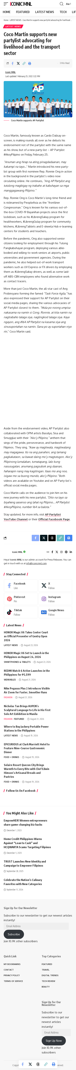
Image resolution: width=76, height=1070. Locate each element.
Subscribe (14, 934)
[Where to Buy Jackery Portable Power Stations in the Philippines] (63, 732)
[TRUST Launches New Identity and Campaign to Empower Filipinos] (63, 865)
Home (6, 20)
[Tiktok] (21, 612)
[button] (7, 4)
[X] (56, 552)
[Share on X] (18, 63)
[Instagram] (61, 552)
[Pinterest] (66, 552)
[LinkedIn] (70, 552)
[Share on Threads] (38, 1064)
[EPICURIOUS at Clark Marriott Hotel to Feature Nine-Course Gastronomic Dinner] (63, 749)
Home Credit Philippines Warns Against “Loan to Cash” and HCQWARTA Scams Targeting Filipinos (27, 843)
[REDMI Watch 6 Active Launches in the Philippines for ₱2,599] (63, 676)
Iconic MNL (21, 4)
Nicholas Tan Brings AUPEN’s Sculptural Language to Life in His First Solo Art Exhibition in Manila (27, 710)
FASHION (8, 697)
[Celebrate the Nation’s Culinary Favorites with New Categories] (63, 883)
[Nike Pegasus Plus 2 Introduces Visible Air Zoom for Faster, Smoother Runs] (63, 693)
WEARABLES (10, 679)
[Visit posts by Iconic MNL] (7, 552)
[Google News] (55, 612)
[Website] (48, 552)
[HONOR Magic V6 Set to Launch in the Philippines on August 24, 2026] (63, 658)
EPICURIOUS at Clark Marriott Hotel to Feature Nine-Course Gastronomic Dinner (27, 748)
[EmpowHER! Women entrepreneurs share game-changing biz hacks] (63, 824)
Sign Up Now (54, 1040)
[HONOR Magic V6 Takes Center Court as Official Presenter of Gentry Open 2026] (63, 637)
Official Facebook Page (54, 519)
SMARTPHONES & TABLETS (17, 662)
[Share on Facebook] (12, 63)
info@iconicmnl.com (36, 563)
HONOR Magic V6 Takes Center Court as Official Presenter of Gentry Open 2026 (26, 636)
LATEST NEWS (15, 20)
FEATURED (19, 719)
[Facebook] (52, 552)
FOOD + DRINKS (11, 757)
